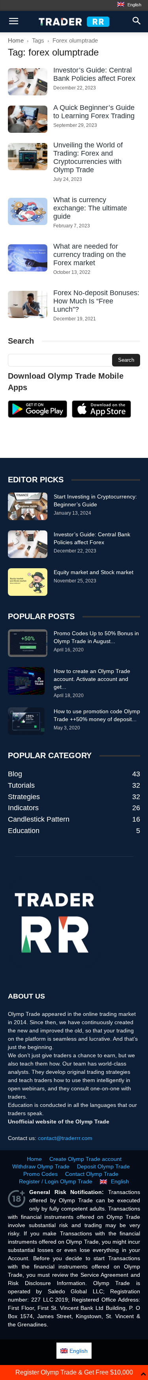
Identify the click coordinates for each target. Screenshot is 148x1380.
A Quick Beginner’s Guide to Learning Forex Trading (94, 112)
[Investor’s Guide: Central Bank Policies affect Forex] (27, 81)
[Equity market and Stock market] (27, 582)
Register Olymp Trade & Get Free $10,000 (74, 1372)
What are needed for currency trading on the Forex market (89, 254)
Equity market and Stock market (93, 572)
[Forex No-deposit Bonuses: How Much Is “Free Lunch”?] (27, 304)
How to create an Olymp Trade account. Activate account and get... (92, 679)
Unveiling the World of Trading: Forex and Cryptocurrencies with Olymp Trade (88, 157)
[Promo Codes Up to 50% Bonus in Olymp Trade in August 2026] (27, 643)
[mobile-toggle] (13, 21)
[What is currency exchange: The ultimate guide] (27, 211)
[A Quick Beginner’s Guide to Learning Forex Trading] (27, 119)
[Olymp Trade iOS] (101, 416)
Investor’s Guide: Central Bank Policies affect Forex (94, 74)
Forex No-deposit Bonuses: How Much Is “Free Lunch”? (96, 301)
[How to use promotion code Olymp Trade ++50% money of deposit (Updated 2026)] (26, 721)
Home (16, 40)
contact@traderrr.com (65, 1138)
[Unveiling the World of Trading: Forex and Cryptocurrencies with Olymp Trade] (27, 156)
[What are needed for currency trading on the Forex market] (27, 258)
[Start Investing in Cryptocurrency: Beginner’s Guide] (27, 506)
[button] (137, 21)
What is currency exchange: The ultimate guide (90, 208)
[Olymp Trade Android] (37, 416)
